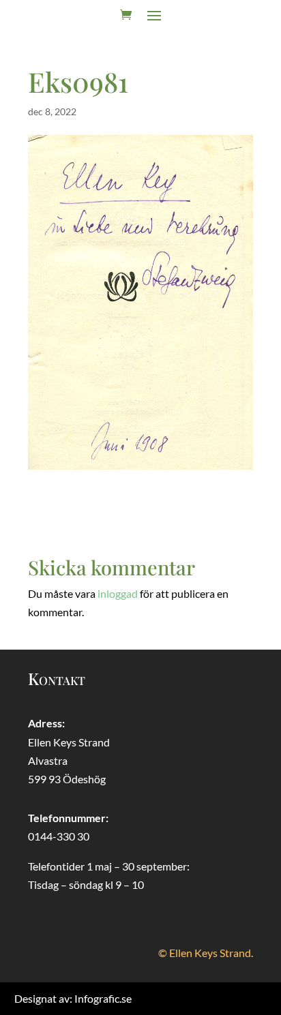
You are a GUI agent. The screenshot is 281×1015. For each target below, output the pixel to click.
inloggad (118, 593)
